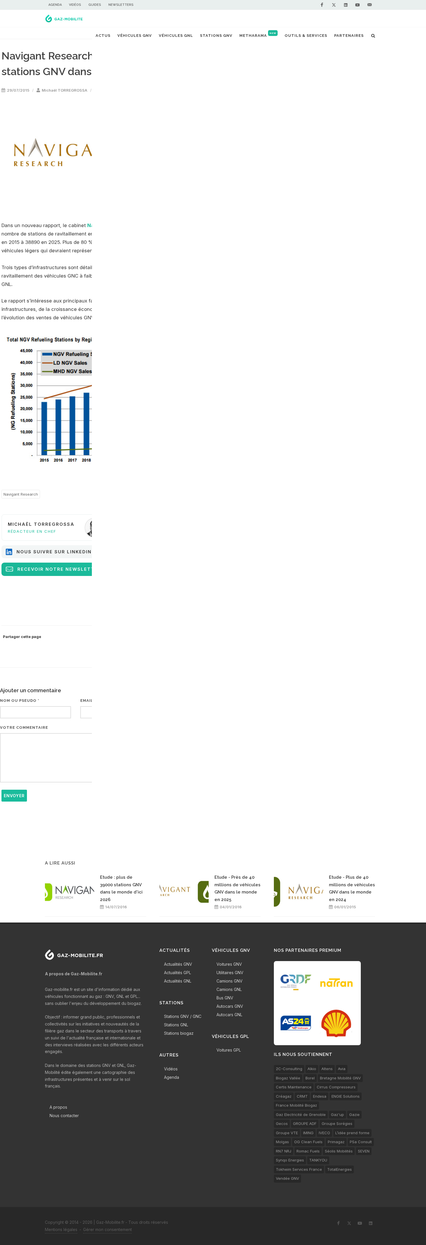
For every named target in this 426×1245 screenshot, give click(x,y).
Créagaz (284, 1096)
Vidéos (75, 5)
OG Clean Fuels (308, 1141)
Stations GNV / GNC (182, 1016)
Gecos (282, 1123)
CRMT (302, 1096)
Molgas (282, 1141)
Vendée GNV (287, 1178)
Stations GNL (176, 1024)
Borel (310, 1078)
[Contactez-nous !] (369, 5)
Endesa (319, 1096)
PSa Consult (361, 1141)
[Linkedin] (346, 5)
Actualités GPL (177, 972)
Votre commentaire (24, 727)
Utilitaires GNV (229, 972)
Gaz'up (337, 1114)
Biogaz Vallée (288, 1078)
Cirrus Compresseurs (336, 1087)
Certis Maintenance (294, 1087)
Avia (341, 1068)
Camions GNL (229, 989)
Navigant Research (20, 494)
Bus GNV (224, 997)
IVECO (324, 1132)
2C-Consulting (289, 1068)
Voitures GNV (229, 964)
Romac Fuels (308, 1151)
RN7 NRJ (283, 1151)
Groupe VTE (287, 1132)
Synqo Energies (290, 1160)
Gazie (354, 1114)
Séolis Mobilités (339, 1151)
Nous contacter (64, 1115)
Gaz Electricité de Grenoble (301, 1114)
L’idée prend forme (352, 1132)
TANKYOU (318, 1160)
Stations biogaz (179, 1033)
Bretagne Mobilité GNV (340, 1078)
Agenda (55, 5)
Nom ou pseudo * (19, 700)
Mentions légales (61, 1229)
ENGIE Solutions (346, 1096)
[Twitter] (334, 5)
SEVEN (363, 1151)
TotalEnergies (339, 1169)
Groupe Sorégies (337, 1123)
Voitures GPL (228, 1050)
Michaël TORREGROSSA (64, 90)
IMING (308, 1132)
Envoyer (14, 795)
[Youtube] (357, 5)
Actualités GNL (177, 980)
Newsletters (121, 5)
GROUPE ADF (304, 1123)
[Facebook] (322, 5)
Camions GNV (229, 980)
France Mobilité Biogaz (296, 1105)
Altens (327, 1068)
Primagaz (336, 1141)
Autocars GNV (229, 1006)
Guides (94, 5)
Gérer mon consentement (107, 1229)
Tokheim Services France (299, 1169)
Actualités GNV (178, 964)
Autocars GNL (229, 1014)
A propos (58, 1107)
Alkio (311, 1068)
